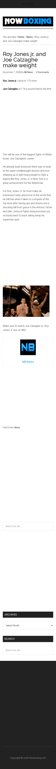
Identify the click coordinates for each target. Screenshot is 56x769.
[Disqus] (28, 481)
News (17, 427)
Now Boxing (28, 21)
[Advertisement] (28, 123)
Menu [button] (30, 4)
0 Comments (42, 72)
